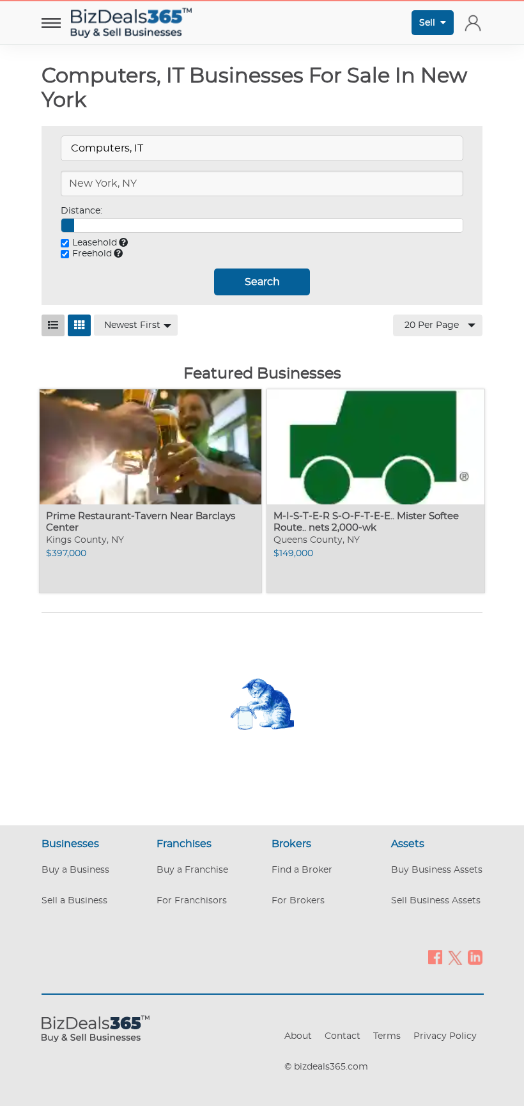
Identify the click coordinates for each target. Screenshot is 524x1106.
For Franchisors (192, 900)
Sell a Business (74, 900)
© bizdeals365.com (326, 1067)
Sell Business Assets (436, 900)
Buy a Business (75, 870)
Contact (342, 1036)
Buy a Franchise (192, 870)
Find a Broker (302, 870)
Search (262, 282)
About (298, 1036)
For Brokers (298, 900)
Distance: (81, 210)
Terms (387, 1036)
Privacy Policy (445, 1036)
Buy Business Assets (436, 870)
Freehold (92, 253)
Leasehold (94, 242)
